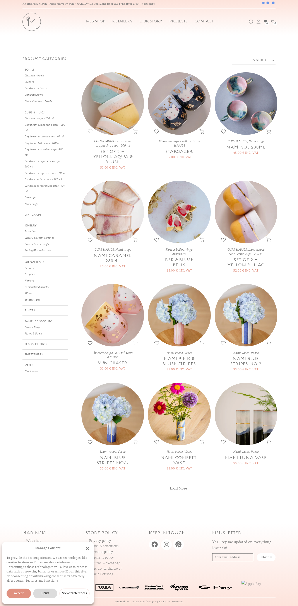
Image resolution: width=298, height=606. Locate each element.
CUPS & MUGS (104, 141)
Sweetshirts (34, 354)
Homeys (29, 281)
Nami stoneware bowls (38, 101)
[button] (87, 548)
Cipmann (159, 602)
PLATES (30, 310)
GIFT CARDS (33, 214)
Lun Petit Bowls (34, 95)
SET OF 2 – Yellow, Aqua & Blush (113, 157)
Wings (29, 293)
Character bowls (34, 75)
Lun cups (30, 197)
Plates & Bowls (33, 334)
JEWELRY (179, 254)
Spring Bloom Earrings (38, 250)
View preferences (74, 593)
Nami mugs (256, 141)
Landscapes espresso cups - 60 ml (45, 173)
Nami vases (175, 353)
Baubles (29, 268)
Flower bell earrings (179, 250)
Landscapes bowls (35, 88)
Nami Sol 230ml (245, 147)
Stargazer (179, 152)
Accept (19, 593)
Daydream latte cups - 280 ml (42, 143)
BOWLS (30, 69)
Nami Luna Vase (246, 458)
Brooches (30, 231)
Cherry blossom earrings (39, 238)
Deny (45, 593)
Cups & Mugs (32, 327)
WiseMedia (177, 602)
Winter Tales (32, 300)
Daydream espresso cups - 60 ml (44, 136)
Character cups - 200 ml (175, 141)
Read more (148, 4)
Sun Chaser (113, 363)
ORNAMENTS (35, 262)
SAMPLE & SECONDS (39, 321)
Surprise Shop (36, 344)
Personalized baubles (37, 287)
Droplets (30, 274)
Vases (188, 353)
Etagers (29, 82)
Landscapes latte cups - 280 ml (43, 179)
